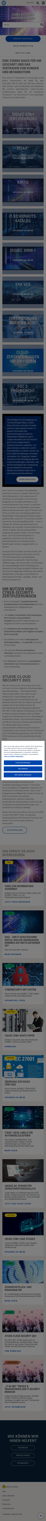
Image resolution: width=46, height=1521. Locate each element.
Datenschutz (19, 756)
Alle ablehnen (23, 768)
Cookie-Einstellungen (23, 762)
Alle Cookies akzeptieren (23, 775)
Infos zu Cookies (9, 756)
